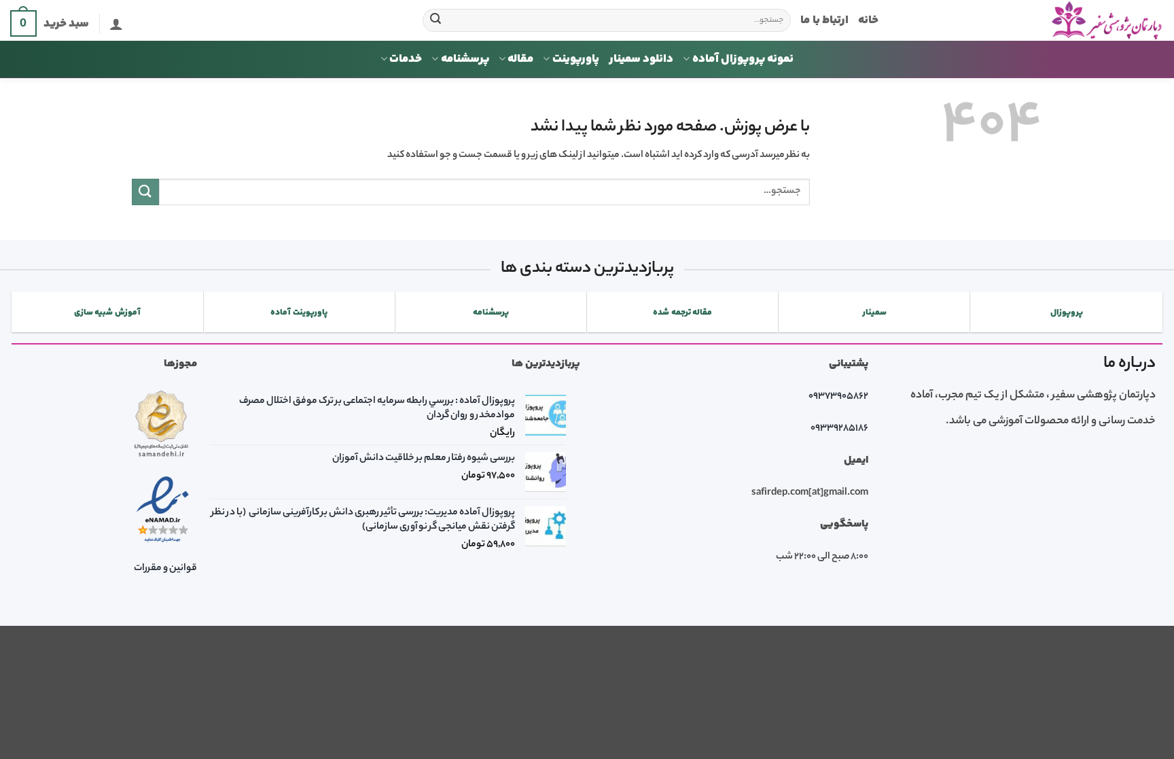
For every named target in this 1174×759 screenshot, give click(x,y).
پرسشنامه (465, 59)
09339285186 (839, 429)
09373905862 (838, 397)
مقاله (520, 59)
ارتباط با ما (824, 20)
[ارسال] (435, 20)
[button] (116, 24)
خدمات (405, 59)
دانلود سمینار (641, 59)
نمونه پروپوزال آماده (743, 59)
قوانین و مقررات (165, 569)
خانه (868, 20)
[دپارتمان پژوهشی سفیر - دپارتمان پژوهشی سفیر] (1031, 20)
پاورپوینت (575, 59)
